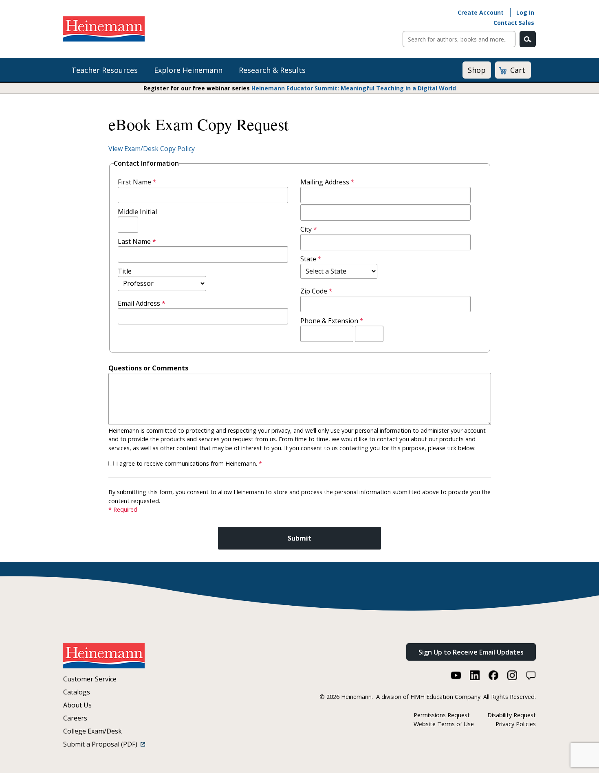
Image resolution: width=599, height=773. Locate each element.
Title (125, 271)
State (311, 258)
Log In (525, 12)
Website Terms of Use (444, 724)
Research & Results (272, 70)
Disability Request (511, 715)
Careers (75, 718)
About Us (77, 705)
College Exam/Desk (92, 731)
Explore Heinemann (188, 70)
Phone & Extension (331, 320)
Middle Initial (137, 211)
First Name (137, 181)
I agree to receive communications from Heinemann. (189, 463)
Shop (477, 70)
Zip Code (316, 291)
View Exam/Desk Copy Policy (151, 148)
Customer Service (90, 678)
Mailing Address (327, 181)
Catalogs (76, 692)
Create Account (481, 12)
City (308, 229)
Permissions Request (442, 715)
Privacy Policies (515, 724)
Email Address (141, 303)
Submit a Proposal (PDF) (102, 744)
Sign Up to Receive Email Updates (471, 652)
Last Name (137, 241)
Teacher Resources (104, 70)
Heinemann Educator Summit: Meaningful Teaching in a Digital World (353, 88)
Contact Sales (513, 22)
